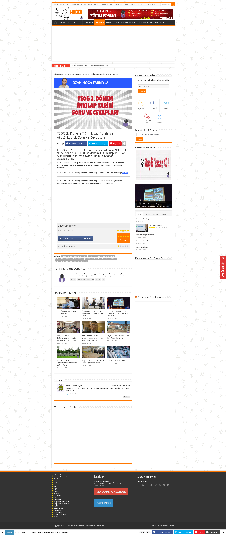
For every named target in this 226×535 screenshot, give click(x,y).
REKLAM (151, 4)
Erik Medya (100, 526)
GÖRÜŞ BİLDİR (222, 269)
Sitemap (172, 526)
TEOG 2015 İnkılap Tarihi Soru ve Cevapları (101, 259)
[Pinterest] (155, 485)
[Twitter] (151, 485)
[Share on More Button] (124, 143)
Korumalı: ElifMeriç (142, 247)
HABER (99, 23)
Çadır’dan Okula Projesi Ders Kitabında (66, 312)
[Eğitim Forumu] (130, 14)
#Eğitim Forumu (59, 475)
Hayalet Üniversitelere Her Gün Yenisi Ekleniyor (118, 337)
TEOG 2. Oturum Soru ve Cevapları (102, 256)
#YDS (56, 490)
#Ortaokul (57, 496)
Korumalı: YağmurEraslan (145, 235)
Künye (154, 526)
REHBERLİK (143, 23)
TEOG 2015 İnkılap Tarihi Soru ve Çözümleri (71, 261)
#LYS (55, 482)
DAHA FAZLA (157, 23)
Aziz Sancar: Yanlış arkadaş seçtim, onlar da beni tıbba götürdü (92, 338)
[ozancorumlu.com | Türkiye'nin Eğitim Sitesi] (68, 13)
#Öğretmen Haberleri (61, 501)
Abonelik (165, 526)
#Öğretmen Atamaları (61, 503)
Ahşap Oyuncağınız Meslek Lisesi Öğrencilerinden (93, 361)
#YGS (55, 480)
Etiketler (164, 214)
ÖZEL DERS (66, 23)
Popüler (147, 214)
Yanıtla (126, 397)
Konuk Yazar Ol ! (132, 4)
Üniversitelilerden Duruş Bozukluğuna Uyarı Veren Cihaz (89, 65)
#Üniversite (58, 499)
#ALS (55, 486)
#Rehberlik (57, 511)
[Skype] (164, 485)
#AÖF (56, 488)
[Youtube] (160, 485)
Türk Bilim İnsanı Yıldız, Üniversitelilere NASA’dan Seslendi (117, 313)
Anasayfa (59, 74)
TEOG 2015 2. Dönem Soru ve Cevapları (69, 259)
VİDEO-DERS (113, 23)
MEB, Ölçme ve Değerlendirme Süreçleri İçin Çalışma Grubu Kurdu (67, 338)
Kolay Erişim (86, 4)
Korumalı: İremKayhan (143, 219)
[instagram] (168, 485)
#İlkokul (56, 494)
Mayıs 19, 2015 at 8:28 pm (121, 385)
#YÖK (56, 507)
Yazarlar (75, 4)
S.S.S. (143, 4)
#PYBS (56, 492)
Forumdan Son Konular (151, 297)
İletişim (159, 526)
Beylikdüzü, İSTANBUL (101, 481)
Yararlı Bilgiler (100, 4)
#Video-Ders (58, 509)
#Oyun (56, 516)
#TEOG (56, 479)
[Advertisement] (113, 43)
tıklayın (125, 172)
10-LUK (88, 23)
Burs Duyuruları (116, 4)
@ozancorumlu (146, 476)
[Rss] (143, 485)
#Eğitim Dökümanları (61, 477)
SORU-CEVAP (128, 23)
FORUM (78, 23)
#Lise (55, 497)
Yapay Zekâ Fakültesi (116, 360)
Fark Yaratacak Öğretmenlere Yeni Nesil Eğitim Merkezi (67, 362)
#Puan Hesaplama (60, 514)
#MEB (56, 505)
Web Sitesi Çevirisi (155, 225)
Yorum (155, 214)
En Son (139, 214)
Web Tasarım (90, 526)
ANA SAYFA (56, 22)
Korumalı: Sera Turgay (144, 241)
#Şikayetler (58, 512)
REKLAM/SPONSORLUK (111, 491)
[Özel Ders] (93, 83)
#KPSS (56, 484)
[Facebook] (147, 485)
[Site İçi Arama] (173, 4)
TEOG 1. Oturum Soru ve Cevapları (74, 256)
